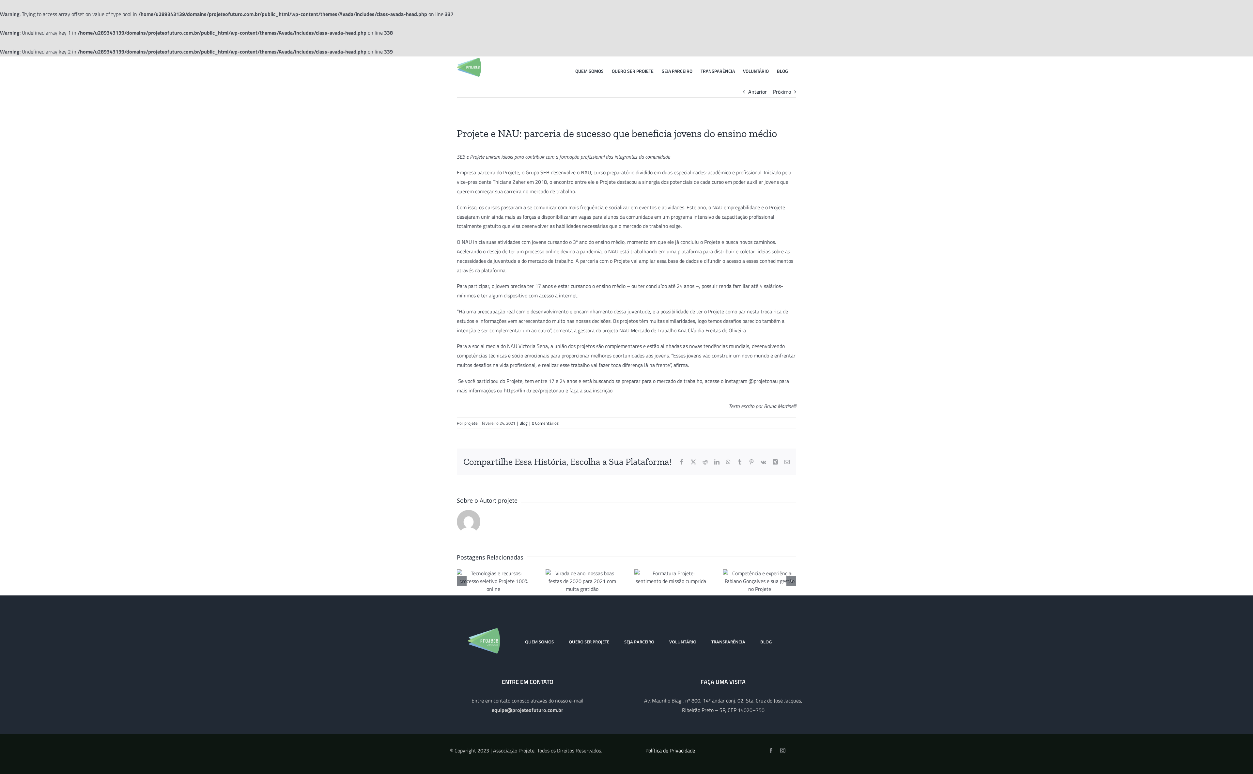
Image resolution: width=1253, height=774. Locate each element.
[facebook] (771, 750)
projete (471, 423)
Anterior (757, 92)
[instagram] (782, 750)
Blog (523, 423)
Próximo (782, 92)
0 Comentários (545, 423)
